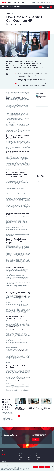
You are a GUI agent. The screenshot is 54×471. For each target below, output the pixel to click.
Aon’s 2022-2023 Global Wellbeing (12, 326)
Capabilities (9, 2)
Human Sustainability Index (19, 350)
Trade (37, 455)
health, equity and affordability (21, 296)
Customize (35, 466)
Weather (37, 459)
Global (50, 2)
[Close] (53, 467)
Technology (38, 457)
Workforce (38, 461)
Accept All (47, 466)
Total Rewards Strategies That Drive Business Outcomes (20, 408)
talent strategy (8, 126)
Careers (38, 2)
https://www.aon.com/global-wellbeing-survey (15, 380)
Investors (41, 2)
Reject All (41, 466)
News (44, 2)
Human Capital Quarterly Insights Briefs (11, 6)
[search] (26, 2)
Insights (19, 2)
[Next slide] (19, 416)
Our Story (20, 455)
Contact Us (33, 2)
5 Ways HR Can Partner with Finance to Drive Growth (46, 408)
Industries (14, 2)
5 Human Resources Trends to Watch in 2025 (33, 408)
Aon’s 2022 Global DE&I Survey (22, 312)
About (23, 2)
